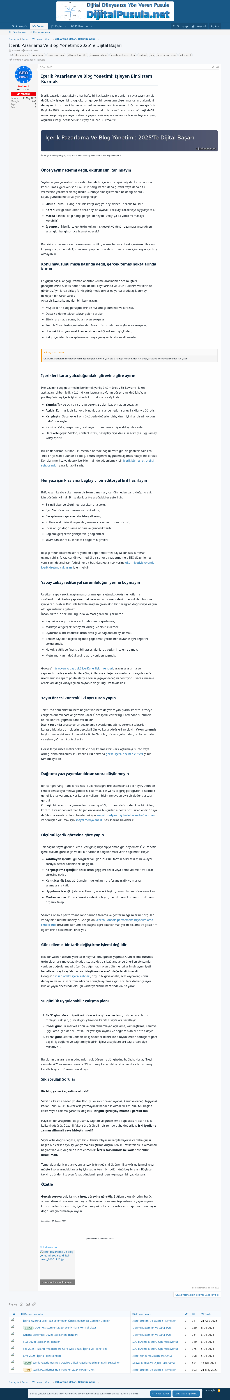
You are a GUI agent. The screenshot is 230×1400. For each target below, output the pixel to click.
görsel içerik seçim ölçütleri (124, 754)
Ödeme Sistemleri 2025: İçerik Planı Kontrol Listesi (60, 1327)
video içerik (185, 55)
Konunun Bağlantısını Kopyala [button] (29, 59)
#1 (217, 67)
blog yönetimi (21, 55)
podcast (143, 55)
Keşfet (59, 26)
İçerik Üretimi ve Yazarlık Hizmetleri (154, 1320)
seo (152, 55)
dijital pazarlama (56, 55)
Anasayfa (21, 26)
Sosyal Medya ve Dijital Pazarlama (153, 1362)
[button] (65, 26)
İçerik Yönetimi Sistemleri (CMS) (152, 1355)
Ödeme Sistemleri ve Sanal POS (151, 1327)
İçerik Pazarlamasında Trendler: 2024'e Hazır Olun (59, 1369)
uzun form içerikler (166, 55)
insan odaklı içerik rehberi (72, 976)
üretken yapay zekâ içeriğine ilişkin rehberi (84, 668)
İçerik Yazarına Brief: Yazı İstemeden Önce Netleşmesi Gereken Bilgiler (66, 1320)
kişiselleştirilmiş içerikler (123, 55)
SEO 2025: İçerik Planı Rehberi (42, 1341)
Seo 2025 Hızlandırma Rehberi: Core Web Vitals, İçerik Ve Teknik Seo (65, 1348)
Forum (41, 26)
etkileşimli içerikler (77, 55)
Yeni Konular (19, 32)
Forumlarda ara (41, 32)
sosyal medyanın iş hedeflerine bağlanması (126, 815)
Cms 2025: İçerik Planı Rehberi (42, 1355)
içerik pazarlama (98, 55)
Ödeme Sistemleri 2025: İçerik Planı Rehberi (50, 1334)
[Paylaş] (213, 67)
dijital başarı (38, 55)
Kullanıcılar (82, 26)
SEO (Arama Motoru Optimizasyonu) (155, 1341)
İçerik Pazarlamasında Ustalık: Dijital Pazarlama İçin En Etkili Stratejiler (72, 1362)
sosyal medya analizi (89, 820)
